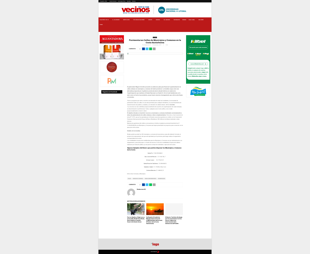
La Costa (155, 37)
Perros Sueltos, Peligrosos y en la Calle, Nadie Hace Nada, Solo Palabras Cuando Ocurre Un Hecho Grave (136, 219)
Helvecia (158, 19)
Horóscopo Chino (121, 1)
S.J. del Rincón (115, 19)
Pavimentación (161, 178)
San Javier (200, 19)
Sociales (129, 1)
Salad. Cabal (192, 19)
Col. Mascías (167, 19)
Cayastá (150, 19)
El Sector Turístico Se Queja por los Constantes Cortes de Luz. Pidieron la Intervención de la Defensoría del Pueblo (173, 220)
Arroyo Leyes (126, 19)
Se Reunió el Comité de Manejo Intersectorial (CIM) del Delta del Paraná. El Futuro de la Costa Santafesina (154, 220)
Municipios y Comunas (138, 178)
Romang (184, 19)
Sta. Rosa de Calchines (139, 19)
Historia (134, 1)
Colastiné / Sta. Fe (104, 19)
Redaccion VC (147, 45)
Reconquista (177, 19)
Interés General (113, 1)
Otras (101, 24)
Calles (129, 178)
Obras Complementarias (150, 178)
